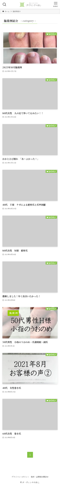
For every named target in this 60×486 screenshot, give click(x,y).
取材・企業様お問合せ (39, 476)
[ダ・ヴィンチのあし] (30, 4)
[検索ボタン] (4, 4)
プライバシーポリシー (20, 476)
